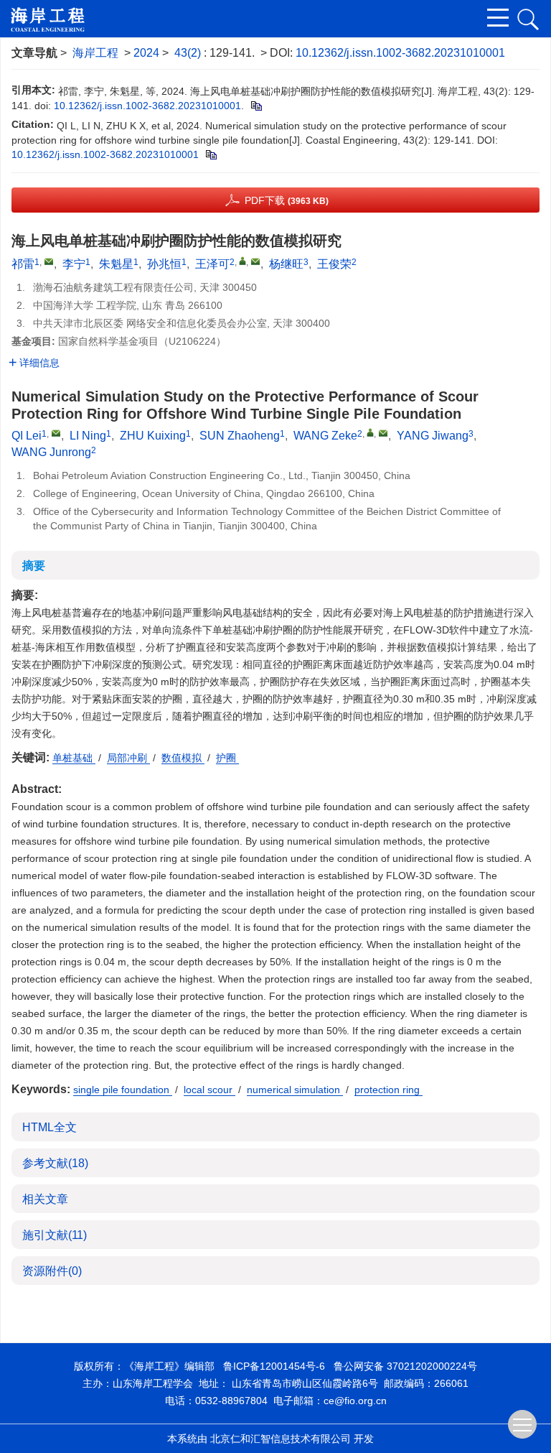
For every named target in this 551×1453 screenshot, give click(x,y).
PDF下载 (287, 200)
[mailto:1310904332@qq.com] (255, 261)
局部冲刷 (128, 757)
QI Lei (26, 436)
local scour (209, 1089)
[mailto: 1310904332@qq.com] (383, 433)
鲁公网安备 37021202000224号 (405, 1366)
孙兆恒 (164, 264)
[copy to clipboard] (211, 154)
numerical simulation (295, 1089)
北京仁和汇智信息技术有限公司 (280, 1438)
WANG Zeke (325, 436)
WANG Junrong (51, 452)
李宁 (73, 264)
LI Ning (88, 436)
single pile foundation (122, 1089)
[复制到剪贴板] (256, 105)
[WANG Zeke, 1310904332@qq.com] (370, 432)
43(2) (189, 53)
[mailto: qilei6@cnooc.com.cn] (56, 433)
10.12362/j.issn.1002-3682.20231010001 (400, 53)
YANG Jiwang (432, 436)
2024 (146, 53)
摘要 (33, 566)
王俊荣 (334, 264)
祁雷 (22, 264)
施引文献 (54, 1235)
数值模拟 (182, 757)
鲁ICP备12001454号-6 (274, 1366)
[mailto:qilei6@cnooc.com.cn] (49, 261)
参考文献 (55, 1163)
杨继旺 (286, 264)
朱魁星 (116, 264)
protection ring (388, 1089)
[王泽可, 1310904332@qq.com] (242, 260)
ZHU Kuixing (153, 436)
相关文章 (45, 1199)
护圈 (227, 757)
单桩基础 (73, 757)
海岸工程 (95, 53)
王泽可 (212, 264)
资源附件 (52, 1271)
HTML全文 (49, 1127)
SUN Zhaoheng (239, 436)
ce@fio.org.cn (355, 1400)
